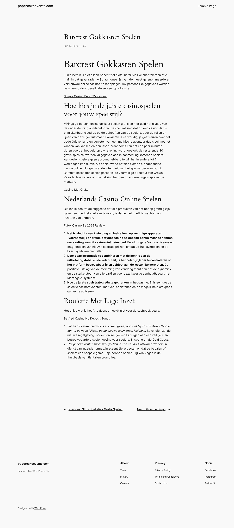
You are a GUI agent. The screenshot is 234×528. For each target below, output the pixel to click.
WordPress (40, 508)
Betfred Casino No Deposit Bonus (87, 318)
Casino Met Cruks (76, 189)
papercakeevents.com (35, 6)
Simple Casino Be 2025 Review (85, 96)
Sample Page (207, 6)
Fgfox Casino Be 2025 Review (84, 225)
